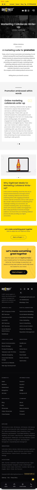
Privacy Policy (14, 477)
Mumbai (4, 384)
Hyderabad (5, 387)
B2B (21, 346)
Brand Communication (8, 343)
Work (14, 486)
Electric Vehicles (12, 449)
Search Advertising (25, 323)
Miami (8, 469)
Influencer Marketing (26, 329)
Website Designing (7, 355)
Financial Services (6, 453)
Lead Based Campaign (26, 317)
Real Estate (23, 355)
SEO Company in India (8, 311)
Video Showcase (7, 411)
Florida (12, 469)
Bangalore (5, 390)
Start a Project (17, 272)
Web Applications (6, 437)
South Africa (18, 467)
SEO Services (6, 314)
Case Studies (6, 414)
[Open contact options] (33, 479)
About (21, 402)
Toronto (8, 467)
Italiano (22, 387)
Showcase (5, 408)
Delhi (3, 381)
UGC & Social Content (26, 326)
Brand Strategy (6, 346)
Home (6, 486)
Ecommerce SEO (7, 317)
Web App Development (9, 366)
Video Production (19, 435)
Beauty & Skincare (18, 451)
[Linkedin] (26, 11)
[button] (17, 143)
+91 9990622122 (24, 300)
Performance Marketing (26, 311)
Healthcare (23, 343)
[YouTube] (28, 289)
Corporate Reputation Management (18, 442)
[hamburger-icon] (33, 11)
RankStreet (5, 334)
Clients (22, 405)
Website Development (29, 435)
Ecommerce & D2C (28, 451)
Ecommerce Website (8, 363)
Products (22, 414)
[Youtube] (23, 11)
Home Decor (23, 349)
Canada (4, 467)
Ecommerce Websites (24, 437)
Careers (22, 411)
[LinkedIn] (20, 289)
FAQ (3, 405)
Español (22, 384)
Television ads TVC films (9, 352)
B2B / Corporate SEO (22, 429)
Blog (3, 402)
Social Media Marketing (26, 314)
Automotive (23, 361)
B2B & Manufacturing (23, 449)
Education (22, 352)
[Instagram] (28, 11)
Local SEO (5, 320)
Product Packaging (7, 349)
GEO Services (6, 326)
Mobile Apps (15, 437)
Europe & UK (23, 393)
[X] (20, 292)
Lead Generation (12, 433)
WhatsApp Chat (23, 302)
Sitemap (4, 477)
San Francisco (18, 469)
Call (31, 486)
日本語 (21, 390)
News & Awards (24, 408)
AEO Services (6, 323)
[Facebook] (31, 289)
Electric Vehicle (24, 358)
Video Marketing (24, 320)
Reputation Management (27, 332)
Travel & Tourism (16, 453)
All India (4, 393)
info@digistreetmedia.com (27, 297)
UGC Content (11, 435)
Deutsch (22, 381)
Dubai (12, 467)
